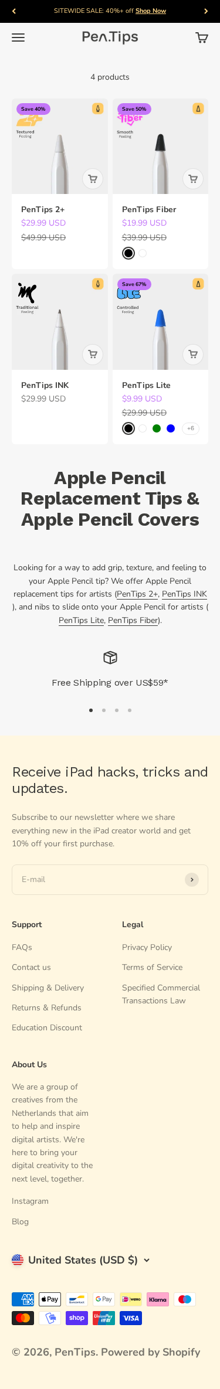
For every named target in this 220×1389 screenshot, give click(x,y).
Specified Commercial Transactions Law (161, 994)
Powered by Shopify (150, 1352)
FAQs (22, 947)
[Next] (206, 11)
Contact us (31, 967)
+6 (190, 428)
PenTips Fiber (149, 209)
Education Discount (47, 1027)
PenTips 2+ (43, 209)
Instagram (30, 1201)
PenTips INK (45, 385)
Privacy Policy (147, 947)
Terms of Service (152, 967)
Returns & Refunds (47, 1007)
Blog (20, 1221)
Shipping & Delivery (48, 987)
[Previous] (14, 11)
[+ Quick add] (92, 178)
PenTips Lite (146, 385)
